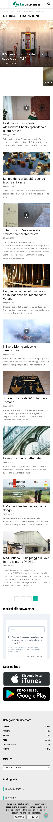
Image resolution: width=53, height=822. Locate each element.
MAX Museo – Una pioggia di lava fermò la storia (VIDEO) (26, 560)
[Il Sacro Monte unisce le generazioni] (26, 331)
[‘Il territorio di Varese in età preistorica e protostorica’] (26, 215)
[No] (49, 811)
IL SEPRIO (10, 798)
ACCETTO (19, 817)
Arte (12, 11)
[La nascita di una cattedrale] (26, 440)
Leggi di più (33, 817)
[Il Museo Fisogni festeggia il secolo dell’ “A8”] (26, 43)
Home (5, 11)
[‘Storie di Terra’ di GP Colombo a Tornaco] (26, 383)
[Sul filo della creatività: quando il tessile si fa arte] (26, 163)
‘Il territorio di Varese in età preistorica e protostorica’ (21, 232)
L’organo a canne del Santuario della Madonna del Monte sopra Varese (24, 294)
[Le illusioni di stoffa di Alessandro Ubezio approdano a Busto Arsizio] (26, 108)
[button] (5, 4)
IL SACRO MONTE (14, 788)
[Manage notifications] (46, 815)
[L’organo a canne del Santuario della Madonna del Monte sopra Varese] (26, 276)
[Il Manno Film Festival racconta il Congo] (26, 491)
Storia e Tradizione (25, 11)
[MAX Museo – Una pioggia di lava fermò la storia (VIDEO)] (26, 542)
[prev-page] (16, 598)
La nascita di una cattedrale (22, 458)
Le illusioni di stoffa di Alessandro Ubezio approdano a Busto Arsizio (24, 127)
